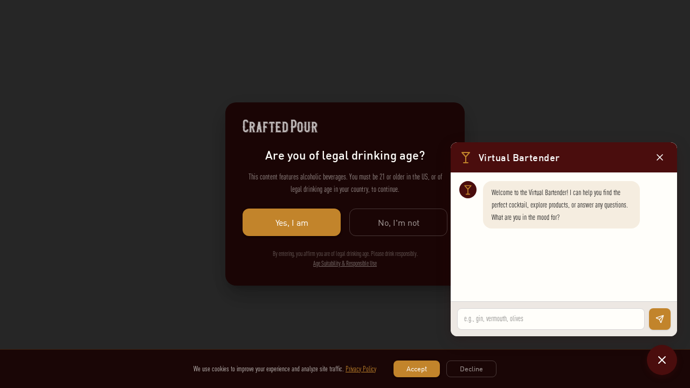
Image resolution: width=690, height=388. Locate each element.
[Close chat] (662, 360)
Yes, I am (291, 222)
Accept (416, 368)
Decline (471, 368)
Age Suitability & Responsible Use (345, 263)
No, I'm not (398, 222)
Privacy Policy (361, 368)
